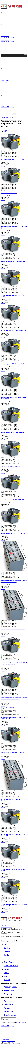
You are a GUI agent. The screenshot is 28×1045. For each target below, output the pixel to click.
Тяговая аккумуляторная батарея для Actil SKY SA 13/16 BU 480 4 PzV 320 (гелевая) (14, 698)
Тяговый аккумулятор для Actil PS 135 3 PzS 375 (14, 330)
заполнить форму (20, 1022)
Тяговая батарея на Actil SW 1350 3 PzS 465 (12, 499)
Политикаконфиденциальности (6, 926)
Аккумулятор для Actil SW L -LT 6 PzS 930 (12, 363)
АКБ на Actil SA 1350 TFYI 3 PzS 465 (10, 466)
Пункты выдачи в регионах (8, 1041)
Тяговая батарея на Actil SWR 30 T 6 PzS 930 (13, 159)
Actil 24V (6, 130)
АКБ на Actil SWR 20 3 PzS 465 (9, 193)
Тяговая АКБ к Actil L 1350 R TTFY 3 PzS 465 (13, 533)
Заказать (3, 166)
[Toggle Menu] (25, 55)
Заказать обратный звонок (7, 37)
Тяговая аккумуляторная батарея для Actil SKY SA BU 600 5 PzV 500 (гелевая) (14, 581)
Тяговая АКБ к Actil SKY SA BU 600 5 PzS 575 (13, 629)
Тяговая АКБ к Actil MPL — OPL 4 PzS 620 (12, 432)
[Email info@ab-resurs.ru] (12, 34)
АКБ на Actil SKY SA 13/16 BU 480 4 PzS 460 (12, 752)
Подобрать (3, 1022)
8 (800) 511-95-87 (5, 36)
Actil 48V (6, 131)
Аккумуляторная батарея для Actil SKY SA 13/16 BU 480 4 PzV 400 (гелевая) (14, 663)
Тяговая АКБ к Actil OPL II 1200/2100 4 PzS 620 (13, 261)
